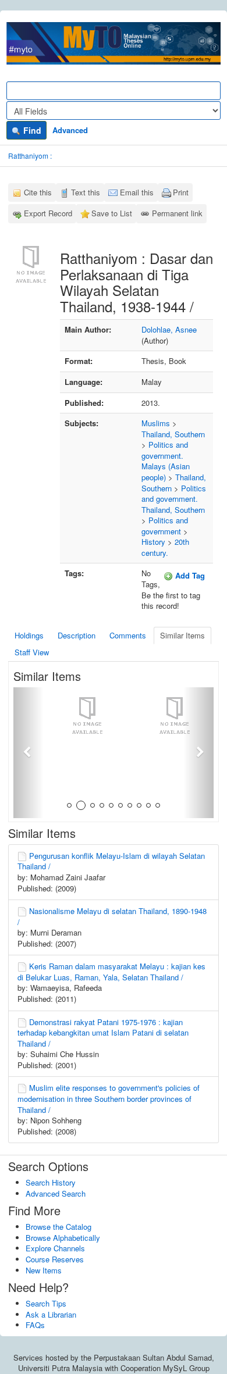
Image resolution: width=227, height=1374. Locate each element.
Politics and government (164, 526)
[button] (28, 752)
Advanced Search (56, 1193)
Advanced (70, 129)
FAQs (35, 1324)
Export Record (48, 213)
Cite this (38, 192)
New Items (44, 1270)
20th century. (165, 547)
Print (181, 192)
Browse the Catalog (58, 1226)
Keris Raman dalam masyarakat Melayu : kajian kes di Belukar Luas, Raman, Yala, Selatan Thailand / (111, 972)
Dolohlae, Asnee (169, 329)
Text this (85, 192)
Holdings (29, 635)
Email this (137, 192)
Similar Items (182, 635)
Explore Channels (55, 1248)
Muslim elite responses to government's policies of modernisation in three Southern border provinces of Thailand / (108, 1098)
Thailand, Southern (173, 434)
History (153, 541)
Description (76, 635)
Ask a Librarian (51, 1314)
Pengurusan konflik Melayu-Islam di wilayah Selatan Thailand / (111, 861)
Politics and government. (164, 450)
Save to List (111, 213)
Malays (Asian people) (165, 472)
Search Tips (46, 1303)
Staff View (32, 652)
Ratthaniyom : (30, 155)
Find (31, 130)
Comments (127, 635)
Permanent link (177, 213)
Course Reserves (55, 1259)
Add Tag (189, 575)
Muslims (155, 423)
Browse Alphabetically (63, 1237)
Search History (51, 1182)
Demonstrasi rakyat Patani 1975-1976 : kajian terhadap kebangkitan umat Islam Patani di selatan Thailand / (103, 1032)
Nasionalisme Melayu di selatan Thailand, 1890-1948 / (112, 916)
